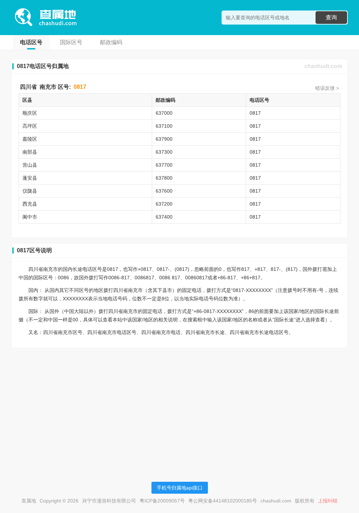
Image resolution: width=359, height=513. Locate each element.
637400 (164, 217)
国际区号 (71, 42)
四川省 (28, 87)
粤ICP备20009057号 (162, 501)
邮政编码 (111, 42)
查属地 (28, 501)
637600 (164, 191)
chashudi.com (323, 66)
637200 (164, 204)
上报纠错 (328, 501)
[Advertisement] (179, 402)
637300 (164, 152)
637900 (164, 139)
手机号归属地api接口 (180, 488)
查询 (331, 17)
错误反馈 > (327, 88)
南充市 (48, 87)
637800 (164, 178)
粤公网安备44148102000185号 (222, 501)
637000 (164, 113)
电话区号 (31, 42)
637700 (164, 165)
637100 (164, 126)
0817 (80, 87)
